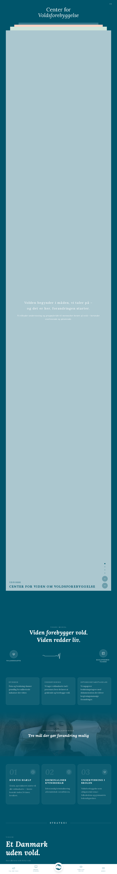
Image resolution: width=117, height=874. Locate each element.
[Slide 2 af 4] (105, 567)
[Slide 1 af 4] (105, 564)
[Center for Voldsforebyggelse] (58, 869)
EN (110, 4)
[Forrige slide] (105, 579)
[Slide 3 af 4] (105, 570)
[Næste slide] (105, 585)
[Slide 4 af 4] (105, 573)
